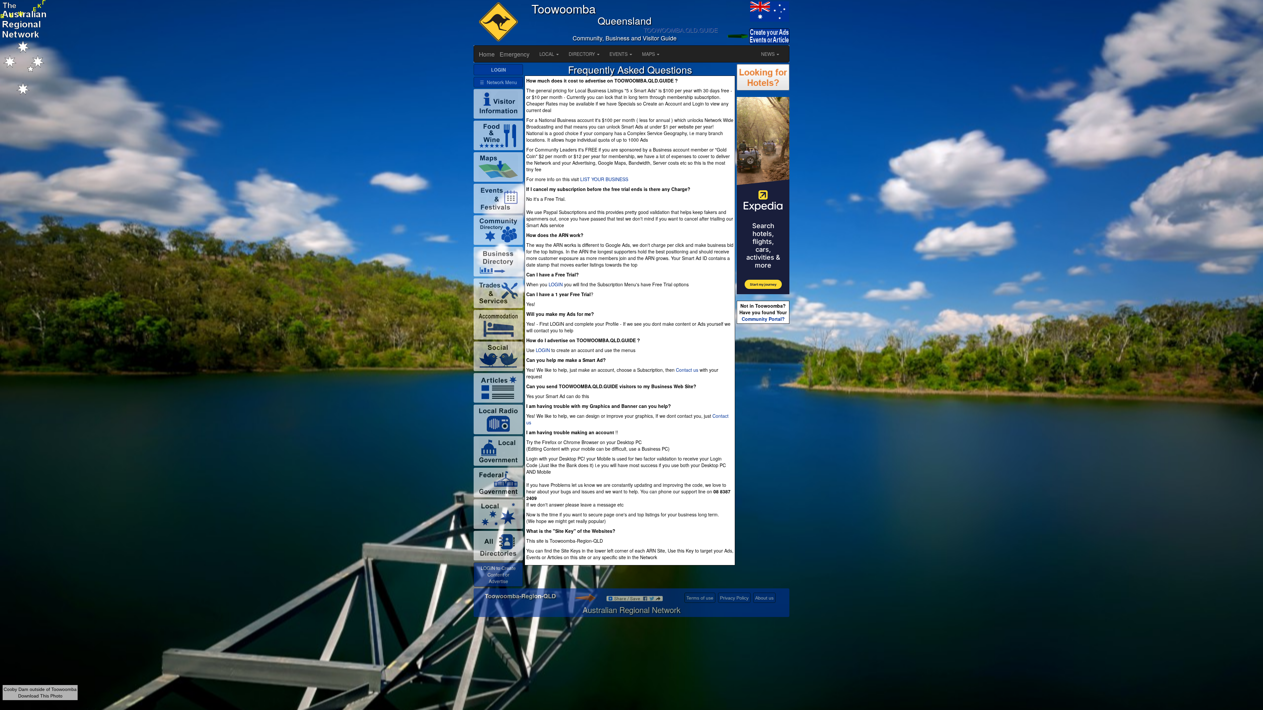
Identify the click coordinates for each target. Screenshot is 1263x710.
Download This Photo (40, 695)
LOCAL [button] (547, 54)
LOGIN (556, 284)
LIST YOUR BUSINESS (604, 179)
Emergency (515, 54)
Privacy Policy (734, 598)
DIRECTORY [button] (582, 54)
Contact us (687, 370)
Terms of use (699, 598)
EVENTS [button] (619, 54)
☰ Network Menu (498, 82)
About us (764, 598)
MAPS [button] (649, 54)
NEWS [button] (768, 54)
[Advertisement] (763, 429)
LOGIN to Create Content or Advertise (498, 574)
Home (487, 54)
